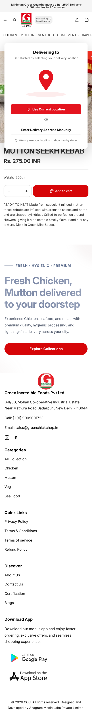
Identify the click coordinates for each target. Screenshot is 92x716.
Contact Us (13, 584)
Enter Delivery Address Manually (46, 130)
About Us (12, 575)
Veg (7, 486)
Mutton (10, 477)
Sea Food (12, 496)
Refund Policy (15, 549)
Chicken (11, 468)
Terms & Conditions (20, 531)
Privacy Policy (16, 521)
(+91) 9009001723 (28, 418)
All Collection (15, 459)
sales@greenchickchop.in (36, 427)
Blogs (9, 602)
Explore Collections (46, 349)
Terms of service (18, 540)
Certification (14, 593)
